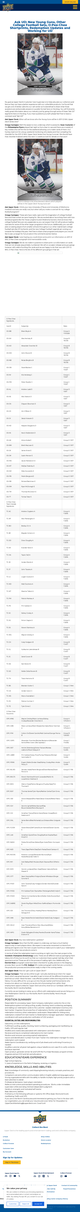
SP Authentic (23, 229)
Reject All (25, 1204)
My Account (7, 1152)
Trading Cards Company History (56, 1199)
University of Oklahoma (60, 207)
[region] (25, 1196)
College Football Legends (49, 229)
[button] (3, 2)
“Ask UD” (71, 111)
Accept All (38, 1204)
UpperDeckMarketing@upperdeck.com (20, 1103)
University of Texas (39, 207)
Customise (12, 1204)
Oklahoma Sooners (49, 220)
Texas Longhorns (31, 220)
